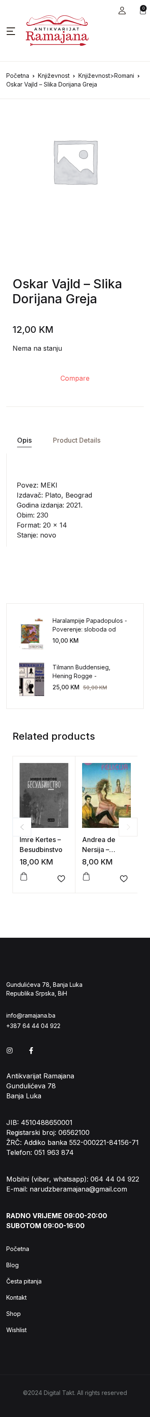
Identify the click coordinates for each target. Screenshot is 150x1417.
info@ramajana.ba (30, 1015)
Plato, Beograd (68, 495)
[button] (122, 11)
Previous (21, 827)
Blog (12, 1264)
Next (128, 827)
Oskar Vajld (46, 283)
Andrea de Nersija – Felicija (98, 849)
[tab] (24, 440)
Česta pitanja (24, 1281)
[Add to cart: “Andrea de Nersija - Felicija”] (86, 876)
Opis (24, 440)
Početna (17, 75)
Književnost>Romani (106, 75)
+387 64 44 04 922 (33, 1025)
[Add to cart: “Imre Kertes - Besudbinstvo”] (24, 876)
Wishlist (16, 1329)
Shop (13, 1313)
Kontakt (16, 1297)
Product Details (76, 440)
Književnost (54, 75)
